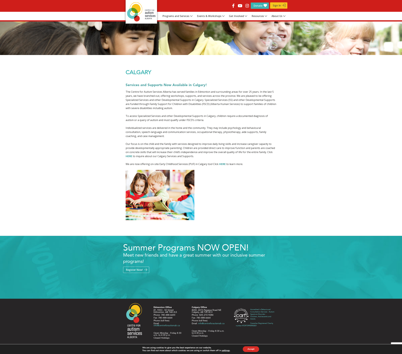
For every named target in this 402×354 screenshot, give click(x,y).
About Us (277, 16)
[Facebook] (233, 5)
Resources (258, 16)
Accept (250, 349)
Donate (257, 5)
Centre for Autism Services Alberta (141, 12)
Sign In (277, 5)
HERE (129, 156)
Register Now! (134, 270)
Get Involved (236, 16)
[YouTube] (240, 5)
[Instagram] (247, 5)
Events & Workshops (209, 16)
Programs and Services (175, 16)
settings (226, 350)
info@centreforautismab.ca (167, 325)
